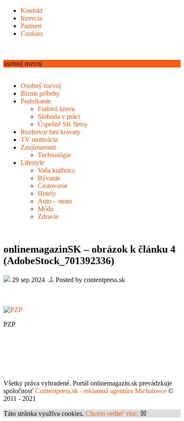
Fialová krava (56, 108)
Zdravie (48, 216)
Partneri (31, 25)
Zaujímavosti (38, 147)
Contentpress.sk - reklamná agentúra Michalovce (100, 391)
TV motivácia (39, 139)
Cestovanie (53, 185)
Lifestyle (32, 162)
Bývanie (49, 178)
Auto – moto (55, 201)
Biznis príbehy (40, 93)
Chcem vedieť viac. (112, 413)
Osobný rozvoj (41, 85)
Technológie (54, 155)
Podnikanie (36, 101)
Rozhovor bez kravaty (50, 131)
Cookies (32, 33)
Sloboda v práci (59, 116)
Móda (45, 208)
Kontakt (31, 10)
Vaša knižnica (56, 170)
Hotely (47, 193)
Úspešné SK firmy (63, 124)
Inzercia (31, 18)
